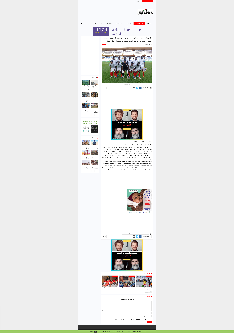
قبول (95, 331)
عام (101, 23)
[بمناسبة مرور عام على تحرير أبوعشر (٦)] (94, 152)
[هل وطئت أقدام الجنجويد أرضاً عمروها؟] (94, 94)
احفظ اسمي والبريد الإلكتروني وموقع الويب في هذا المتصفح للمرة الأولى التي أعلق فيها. (132, 319)
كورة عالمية (109, 23)
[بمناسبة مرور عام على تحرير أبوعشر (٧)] (86, 142)
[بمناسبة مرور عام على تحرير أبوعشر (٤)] (94, 162)
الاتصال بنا (129, 1)
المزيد (95, 23)
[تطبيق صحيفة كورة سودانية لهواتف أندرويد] (90, 126)
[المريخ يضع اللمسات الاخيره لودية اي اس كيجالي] (144, 281)
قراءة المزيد (91, 331)
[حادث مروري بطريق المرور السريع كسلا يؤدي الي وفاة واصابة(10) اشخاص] (86, 94)
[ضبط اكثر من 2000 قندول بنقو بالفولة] (86, 105)
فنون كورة (129, 23)
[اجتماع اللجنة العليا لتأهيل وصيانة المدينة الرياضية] (127, 281)
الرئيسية (149, 23)
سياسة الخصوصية (117, 1)
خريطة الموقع (124, 1)
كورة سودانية (140, 23)
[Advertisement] (104, 12)
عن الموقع (139, 1)
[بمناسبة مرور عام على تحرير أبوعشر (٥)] (86, 152)
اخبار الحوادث (119, 23)
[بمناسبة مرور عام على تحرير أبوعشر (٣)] (86, 162)
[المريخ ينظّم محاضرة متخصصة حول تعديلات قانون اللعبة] (110, 281)
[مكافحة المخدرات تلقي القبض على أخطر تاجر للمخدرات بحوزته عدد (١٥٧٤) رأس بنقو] (94, 105)
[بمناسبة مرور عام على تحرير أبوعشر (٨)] (94, 142)
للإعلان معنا (134, 1)
